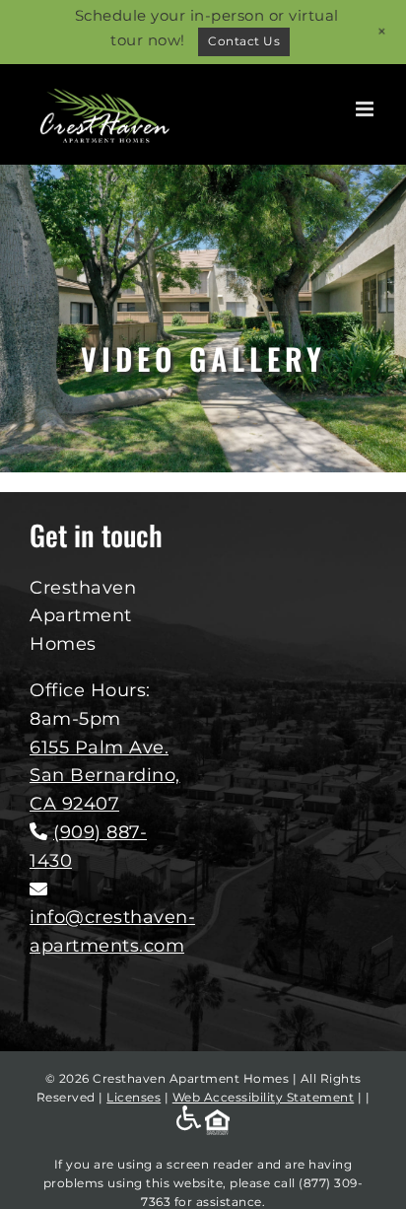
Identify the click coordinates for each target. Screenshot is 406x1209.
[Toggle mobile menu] (366, 109)
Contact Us (244, 41)
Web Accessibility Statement (263, 1097)
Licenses (133, 1097)
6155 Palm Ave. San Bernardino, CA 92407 (105, 776)
